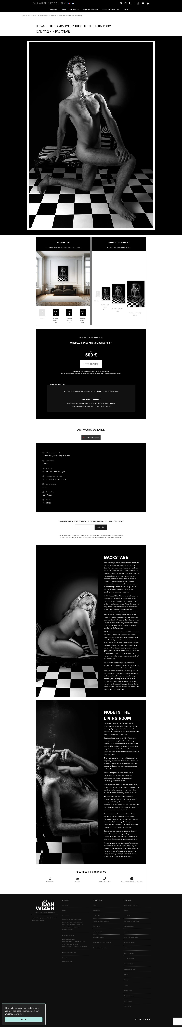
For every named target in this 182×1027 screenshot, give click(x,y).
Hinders (126, 910)
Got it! (23, 1019)
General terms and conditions (102, 942)
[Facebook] (121, 3)
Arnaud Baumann (67, 919)
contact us (80, 406)
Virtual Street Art (129, 926)
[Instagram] (125, 3)
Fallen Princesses (129, 953)
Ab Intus (126, 980)
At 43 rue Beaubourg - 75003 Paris (132, 881)
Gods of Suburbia (129, 964)
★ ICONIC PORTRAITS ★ (131, 937)
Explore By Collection (68, 939)
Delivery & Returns (98, 937)
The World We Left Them (131, 921)
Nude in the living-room (131, 905)
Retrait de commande (99, 948)
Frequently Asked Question (101, 921)
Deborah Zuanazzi (67, 929)
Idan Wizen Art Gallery (49, 3)
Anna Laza (65, 924)
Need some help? (67, 961)
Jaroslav (72, 924)
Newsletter (96, 910)
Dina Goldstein (77, 922)
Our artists (74, 9)
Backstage (62, 31)
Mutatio (126, 985)
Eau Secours (127, 948)
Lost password (97, 932)
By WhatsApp (50, 881)
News (64, 9)
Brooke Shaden (66, 927)
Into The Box (127, 916)
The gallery (53, 9)
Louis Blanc (77, 919)
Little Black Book (129, 942)
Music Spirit (127, 1006)
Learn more (19, 1014)
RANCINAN (80, 924)
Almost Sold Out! (80, 941)
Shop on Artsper (67, 946)
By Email (77, 881)
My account (96, 926)
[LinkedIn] (132, 3)
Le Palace (127, 932)
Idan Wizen (76, 927)
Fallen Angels (128, 1001)
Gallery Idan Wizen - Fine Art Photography (36, 15)
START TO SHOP (91, 364)
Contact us (127, 9)
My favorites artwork (99, 916)
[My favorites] (143, 3)
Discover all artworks (80, 946)
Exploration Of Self (129, 969)
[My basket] (148, 3)
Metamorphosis (128, 996)
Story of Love (128, 990)
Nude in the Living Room (93, 25)
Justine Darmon (67, 922)
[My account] (138, 3)
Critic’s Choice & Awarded (70, 944)
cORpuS (126, 974)
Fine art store (58, 15)
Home (94, 905)
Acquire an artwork (90, 9)
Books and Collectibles (111, 9)
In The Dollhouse (129, 958)
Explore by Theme (67, 941)
